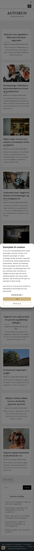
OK (17, 299)
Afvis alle (17, 303)
